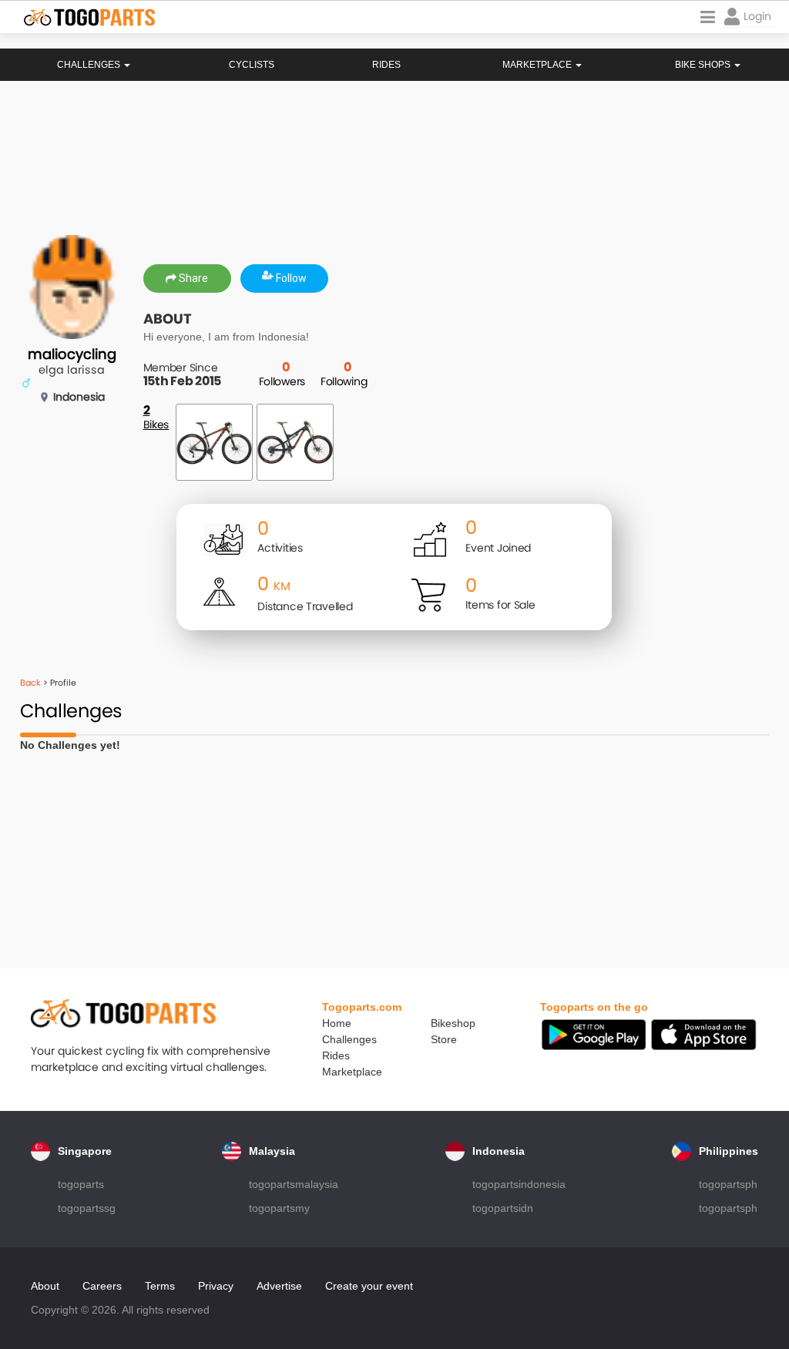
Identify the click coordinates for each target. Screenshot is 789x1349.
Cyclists (251, 64)
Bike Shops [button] (704, 64)
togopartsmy (279, 1208)
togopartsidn (502, 1208)
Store (444, 1039)
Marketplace (352, 1071)
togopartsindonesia (519, 1184)
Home (336, 1023)
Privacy (215, 1286)
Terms (160, 1286)
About (45, 1286)
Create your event (369, 1286)
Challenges (90, 64)
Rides (386, 64)
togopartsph (728, 1184)
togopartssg (87, 1208)
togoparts (81, 1184)
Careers (102, 1286)
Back (30, 682)
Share (192, 278)
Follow (290, 278)
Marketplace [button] (538, 64)
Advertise (279, 1286)
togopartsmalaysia (293, 1184)
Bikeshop (453, 1023)
